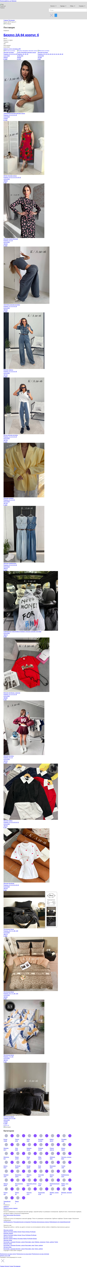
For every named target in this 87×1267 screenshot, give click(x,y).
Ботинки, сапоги (20, 1242)
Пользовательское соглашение (22, 1222)
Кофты (15, 1231)
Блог (5, 1215)
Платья (24, 1231)
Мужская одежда (8, 1233)
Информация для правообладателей (60, 1222)
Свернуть (6, 1206)
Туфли (56, 1242)
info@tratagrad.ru (8, 1222)
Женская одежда (8, 1230)
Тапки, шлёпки (50, 1242)
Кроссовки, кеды (29, 1242)
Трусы (23, 1235)
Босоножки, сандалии (10, 1242)
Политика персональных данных (40, 1222)
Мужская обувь (8, 1243)
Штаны (28, 1231)
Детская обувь (7, 1247)
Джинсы (6, 1231)
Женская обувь (8, 1240)
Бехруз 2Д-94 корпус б (21, 35)
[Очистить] (51, 15)
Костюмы (10, 1231)
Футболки (33, 1231)
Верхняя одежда (8, 1238)
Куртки (19, 1231)
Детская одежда (8, 1236)
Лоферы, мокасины (40, 1242)
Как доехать (17, 1215)
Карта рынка (9, 1215)
